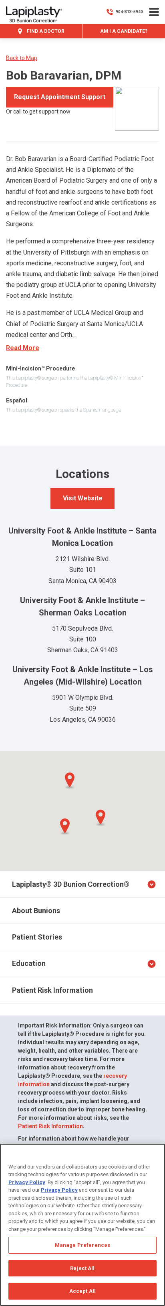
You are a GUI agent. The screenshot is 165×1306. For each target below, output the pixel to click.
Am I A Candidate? (123, 31)
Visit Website (83, 498)
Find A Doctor (45, 31)
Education (29, 963)
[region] (82, 1225)
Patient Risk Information (52, 990)
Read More (22, 348)
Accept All (82, 1291)
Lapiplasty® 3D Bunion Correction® (70, 884)
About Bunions (36, 910)
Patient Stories (37, 937)
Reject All (82, 1268)
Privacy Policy (26, 1182)
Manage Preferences (82, 1245)
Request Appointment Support (59, 97)
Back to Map (21, 58)
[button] (65, 826)
